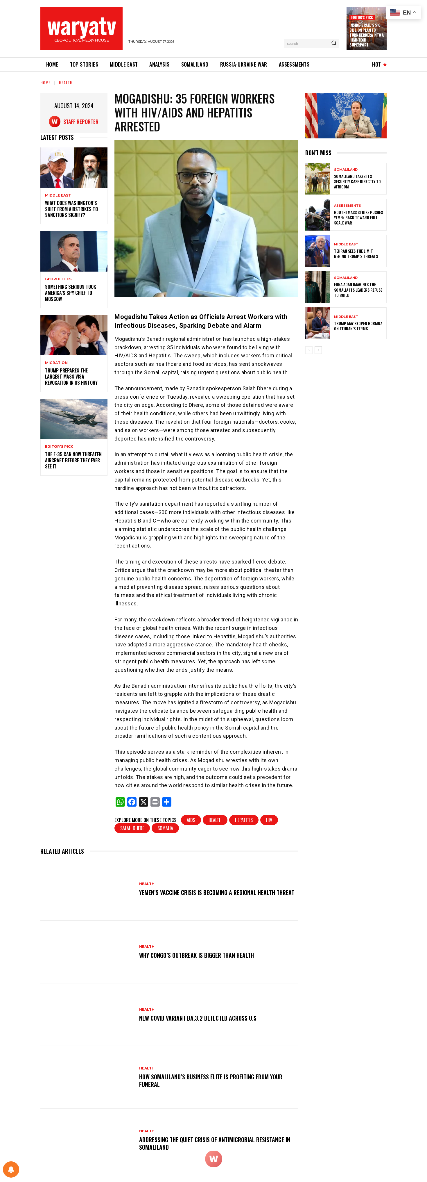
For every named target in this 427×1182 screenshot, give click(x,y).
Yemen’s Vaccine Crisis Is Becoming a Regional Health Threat (216, 892)
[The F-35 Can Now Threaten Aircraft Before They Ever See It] (73, 419)
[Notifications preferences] (11, 1169)
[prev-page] (309, 350)
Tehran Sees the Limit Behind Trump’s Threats (356, 253)
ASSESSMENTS (347, 205)
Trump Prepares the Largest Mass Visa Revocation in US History (71, 376)
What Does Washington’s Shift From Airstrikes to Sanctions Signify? (71, 209)
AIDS (191, 819)
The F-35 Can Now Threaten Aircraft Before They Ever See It (73, 460)
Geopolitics (58, 279)
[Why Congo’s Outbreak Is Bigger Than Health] (86, 952)
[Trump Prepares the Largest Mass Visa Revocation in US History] (73, 335)
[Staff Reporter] (56, 121)
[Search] (333, 43)
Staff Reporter (80, 121)
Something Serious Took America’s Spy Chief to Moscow (70, 292)
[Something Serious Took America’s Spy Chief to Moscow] (73, 251)
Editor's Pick (362, 17)
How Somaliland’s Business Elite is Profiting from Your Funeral (210, 1080)
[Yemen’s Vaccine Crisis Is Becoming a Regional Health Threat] (86, 889)
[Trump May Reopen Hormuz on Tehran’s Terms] (317, 323)
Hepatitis (244, 819)
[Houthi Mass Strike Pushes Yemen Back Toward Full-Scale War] (317, 215)
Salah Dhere (132, 828)
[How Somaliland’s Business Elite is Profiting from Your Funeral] (86, 1077)
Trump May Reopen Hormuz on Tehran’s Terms (358, 325)
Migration (56, 363)
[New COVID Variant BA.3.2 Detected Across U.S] (86, 1015)
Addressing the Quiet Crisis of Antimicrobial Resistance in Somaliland (214, 1143)
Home (45, 82)
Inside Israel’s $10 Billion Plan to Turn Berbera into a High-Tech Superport (366, 35)
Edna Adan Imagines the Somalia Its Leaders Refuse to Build (358, 289)
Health (66, 82)
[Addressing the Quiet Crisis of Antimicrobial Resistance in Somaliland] (86, 1140)
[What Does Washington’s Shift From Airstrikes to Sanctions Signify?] (73, 167)
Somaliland (346, 169)
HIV (269, 819)
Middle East (58, 195)
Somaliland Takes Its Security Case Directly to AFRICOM (357, 181)
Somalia (165, 828)
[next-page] (318, 350)
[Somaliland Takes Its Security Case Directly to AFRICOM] (317, 179)
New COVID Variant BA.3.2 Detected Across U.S (197, 1018)
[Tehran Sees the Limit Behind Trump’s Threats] (317, 251)
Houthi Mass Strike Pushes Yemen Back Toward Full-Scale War (358, 217)
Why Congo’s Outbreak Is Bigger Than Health (196, 955)
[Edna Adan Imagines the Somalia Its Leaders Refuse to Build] (317, 287)
